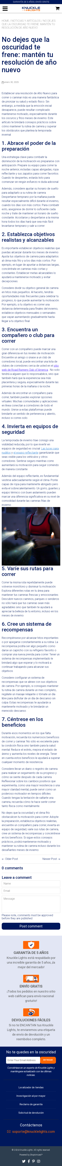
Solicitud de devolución (31, 1112)
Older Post (11, 859)
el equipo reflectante (25, 452)
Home (5, 20)
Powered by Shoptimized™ (31, 1155)
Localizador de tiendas (31, 1087)
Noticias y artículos (26, 20)
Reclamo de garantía (31, 1104)
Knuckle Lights (26, 1150)
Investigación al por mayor (31, 1096)
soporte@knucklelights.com (33, 1131)
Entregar (48, 1060)
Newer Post (50, 859)
